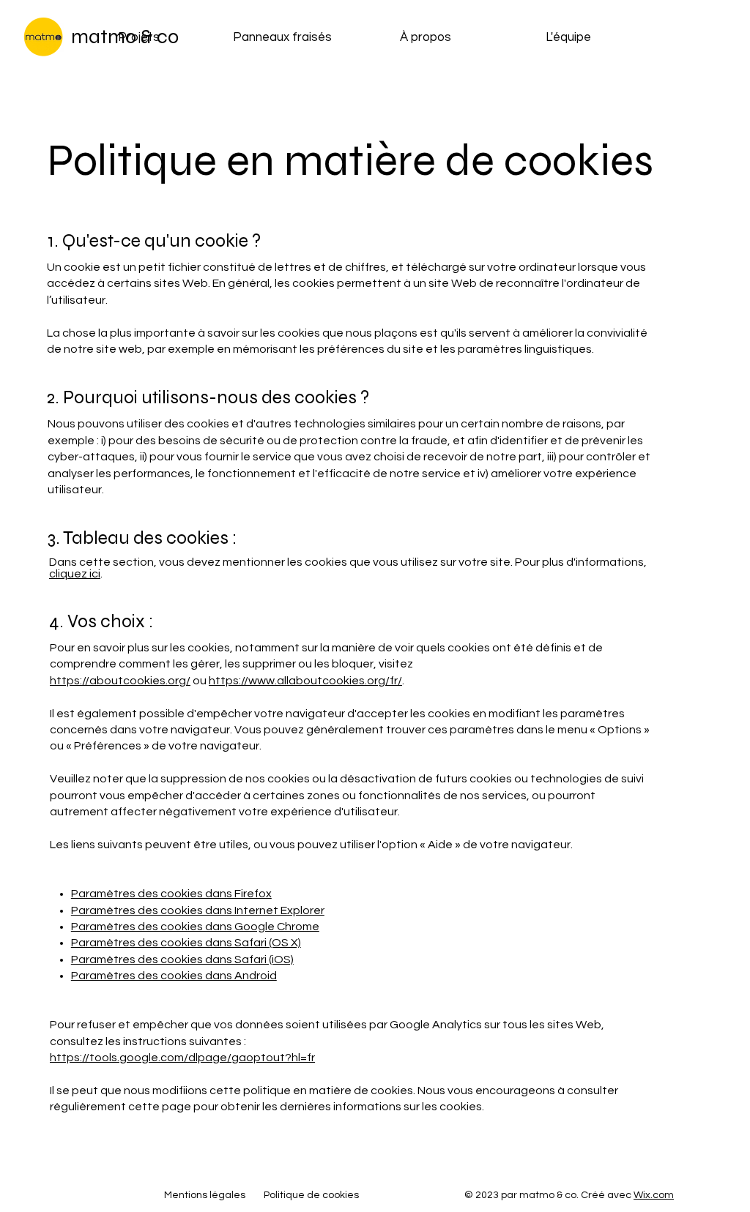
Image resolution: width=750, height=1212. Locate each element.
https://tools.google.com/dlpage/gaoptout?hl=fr (182, 1057)
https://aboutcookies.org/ (120, 681)
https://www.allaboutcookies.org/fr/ (305, 681)
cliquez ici (74, 574)
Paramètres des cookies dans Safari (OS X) (186, 943)
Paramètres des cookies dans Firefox (171, 893)
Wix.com (654, 1195)
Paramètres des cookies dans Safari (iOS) (182, 959)
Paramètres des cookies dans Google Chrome (195, 926)
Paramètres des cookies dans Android (174, 975)
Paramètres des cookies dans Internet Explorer (197, 910)
